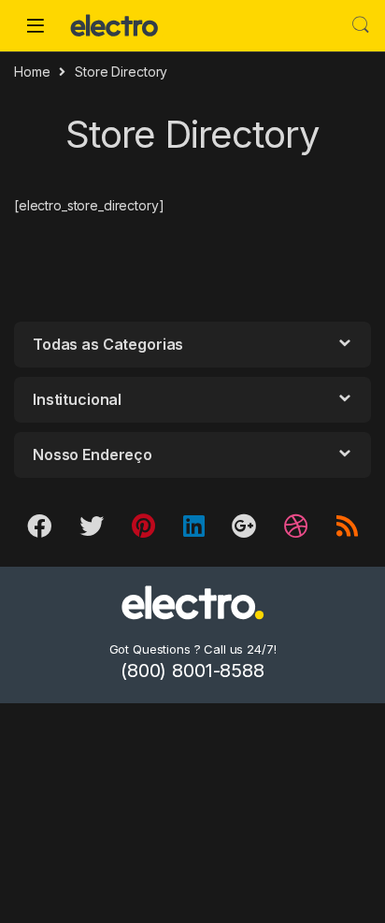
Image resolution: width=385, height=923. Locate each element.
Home (32, 71)
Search (360, 25)
